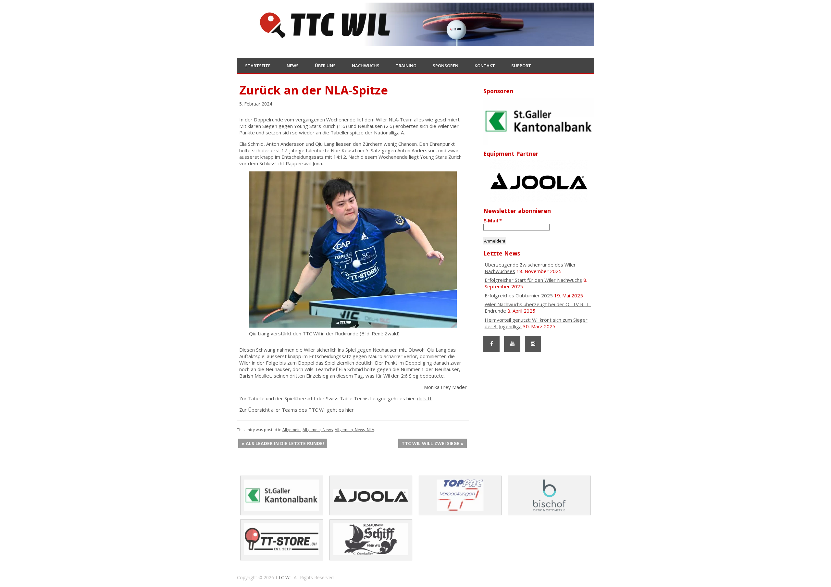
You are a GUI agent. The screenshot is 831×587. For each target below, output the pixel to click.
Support (521, 66)
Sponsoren (445, 66)
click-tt (424, 398)
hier (349, 409)
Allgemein (291, 429)
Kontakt (485, 66)
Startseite (257, 66)
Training (406, 66)
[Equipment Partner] (538, 181)
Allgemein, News (318, 429)
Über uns (325, 66)
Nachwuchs (365, 66)
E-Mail (492, 220)
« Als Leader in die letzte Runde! (283, 443)
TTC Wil (283, 577)
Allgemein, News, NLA (354, 429)
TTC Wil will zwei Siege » (433, 443)
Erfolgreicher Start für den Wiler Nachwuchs (533, 280)
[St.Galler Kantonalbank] (538, 121)
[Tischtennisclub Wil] (415, 41)
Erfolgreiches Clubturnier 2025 (519, 295)
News (293, 66)
